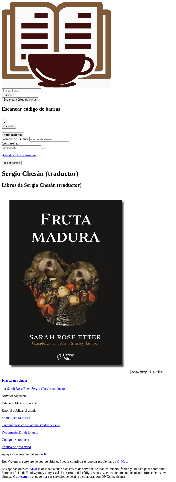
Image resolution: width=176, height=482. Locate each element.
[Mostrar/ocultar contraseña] (44, 148)
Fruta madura (14, 380)
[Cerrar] (3, 119)
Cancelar (8, 126)
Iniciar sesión (11, 162)
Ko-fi (42, 454)
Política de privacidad (16, 447)
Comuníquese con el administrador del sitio (31, 425)
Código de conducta (15, 439)
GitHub (122, 461)
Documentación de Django (20, 432)
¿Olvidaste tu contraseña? (19, 155)
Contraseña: (10, 143)
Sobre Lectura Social (16, 418)
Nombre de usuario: (15, 139)
